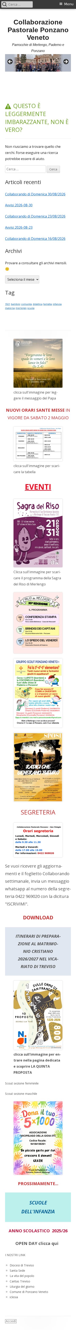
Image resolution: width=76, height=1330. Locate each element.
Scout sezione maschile (21, 1094)
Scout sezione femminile (22, 1083)
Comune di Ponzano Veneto (29, 1292)
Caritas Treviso (20, 1281)
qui (55, 1243)
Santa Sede (17, 1271)
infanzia (57, 304)
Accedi (11, 1321)
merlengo (21, 308)
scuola (30, 308)
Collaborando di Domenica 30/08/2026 (35, 194)
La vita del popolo (22, 1276)
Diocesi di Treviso (22, 1265)
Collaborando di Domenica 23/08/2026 (35, 216)
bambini (15, 304)
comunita (26, 304)
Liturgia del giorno (22, 1287)
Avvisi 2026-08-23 (19, 227)
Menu (68, 4)
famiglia (47, 304)
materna (10, 308)
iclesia (14, 1297)
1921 (7, 304)
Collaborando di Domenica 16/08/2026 (35, 238)
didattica (37, 304)
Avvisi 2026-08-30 (19, 205)
